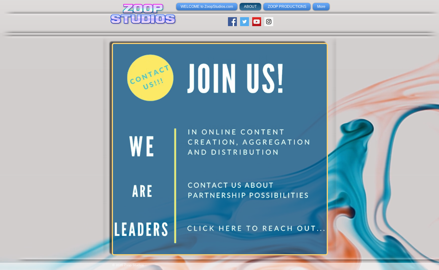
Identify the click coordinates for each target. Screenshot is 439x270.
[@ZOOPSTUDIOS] (244, 21)
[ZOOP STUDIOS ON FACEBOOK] (232, 21)
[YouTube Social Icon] (256, 21)
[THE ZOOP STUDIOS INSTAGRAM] (268, 21)
